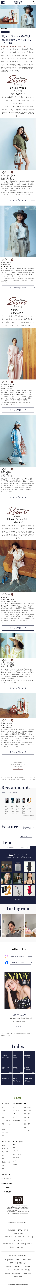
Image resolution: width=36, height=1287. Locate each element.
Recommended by (25, 815)
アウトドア (5, 1152)
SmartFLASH (17, 1266)
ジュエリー (5, 1114)
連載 (14, 1147)
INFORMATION (18, 1233)
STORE (26, 1230)
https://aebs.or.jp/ (24, 1213)
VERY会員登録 (7, 1192)
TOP (2, 1033)
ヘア (14, 1114)
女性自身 (8, 1266)
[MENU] (3, 2)
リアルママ (27, 1130)
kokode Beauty (16, 1273)
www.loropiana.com (18, 769)
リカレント (16, 1161)
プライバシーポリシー (24, 1237)
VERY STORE (6, 1179)
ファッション (6, 1103)
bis (15, 1263)
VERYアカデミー (17, 1154)
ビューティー (17, 1103)
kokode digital (18, 1276)
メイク (15, 1107)
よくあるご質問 (19, 1243)
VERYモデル (16, 1157)
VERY (18, 1259)
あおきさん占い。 (8, 1174)
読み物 (15, 1164)
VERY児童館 (27, 1107)
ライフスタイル (7, 1141)
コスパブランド (6, 1120)
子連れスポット (28, 1110)
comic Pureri (8, 1270)
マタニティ (5, 1132)
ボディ (15, 1117)
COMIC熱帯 (26, 1266)
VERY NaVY (6, 1187)
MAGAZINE (11, 1230)
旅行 (3, 1155)
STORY (24, 1259)
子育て (26, 1103)
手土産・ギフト (6, 1162)
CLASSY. (11, 1259)
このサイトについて (10, 1237)
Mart (29, 1259)
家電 (3, 1168)
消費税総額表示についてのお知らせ (18, 1223)
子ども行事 (27, 1124)
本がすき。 (28, 1270)
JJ (5, 1259)
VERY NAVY (18, 2)
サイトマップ (18, 1240)
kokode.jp (7, 1273)
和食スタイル (22, 1263)
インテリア (5, 1148)
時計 (3, 1136)
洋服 (3, 1117)
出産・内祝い (27, 1114)
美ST (11, 1263)
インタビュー (16, 1151)
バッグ (4, 1110)
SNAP (3, 1129)
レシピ (4, 1145)
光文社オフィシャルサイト (18, 1247)
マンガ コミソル (18, 1270)
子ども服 (26, 1117)
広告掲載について (8, 1243)
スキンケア (16, 1110)
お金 (3, 1165)
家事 (3, 1158)
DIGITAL (19, 1230)
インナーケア (16, 1120)
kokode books (27, 1273)
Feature (4, 29)
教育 (25, 1127)
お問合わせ (30, 1243)
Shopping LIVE (7, 1183)
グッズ (26, 1120)
